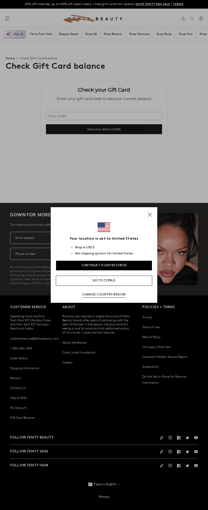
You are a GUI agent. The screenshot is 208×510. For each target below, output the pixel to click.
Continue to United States (104, 265)
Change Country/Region (104, 294)
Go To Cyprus (104, 280)
